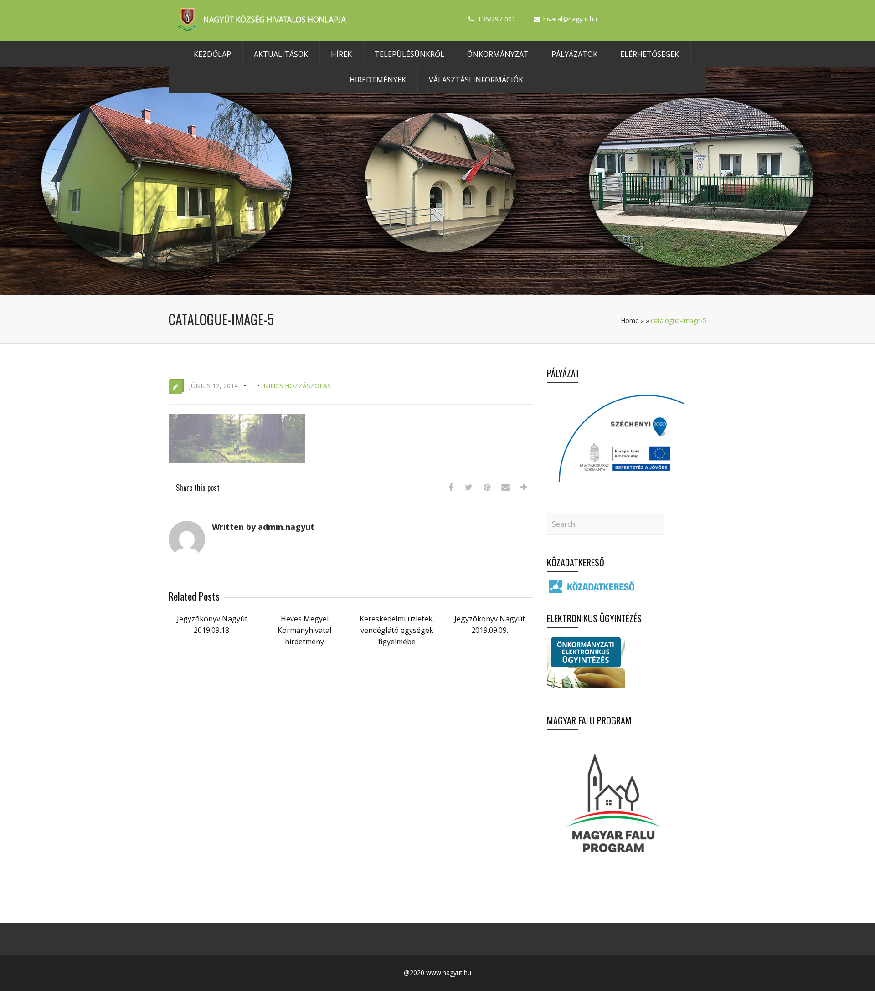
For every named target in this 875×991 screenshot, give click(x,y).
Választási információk (476, 80)
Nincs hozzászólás (297, 385)
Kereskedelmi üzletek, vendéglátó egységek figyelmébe (397, 630)
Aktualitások (281, 54)
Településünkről (409, 54)
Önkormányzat (498, 54)
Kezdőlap (212, 54)
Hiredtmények (378, 80)
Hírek (341, 54)
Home (630, 320)
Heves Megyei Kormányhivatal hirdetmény (304, 630)
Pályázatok (574, 54)
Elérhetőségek (649, 54)
